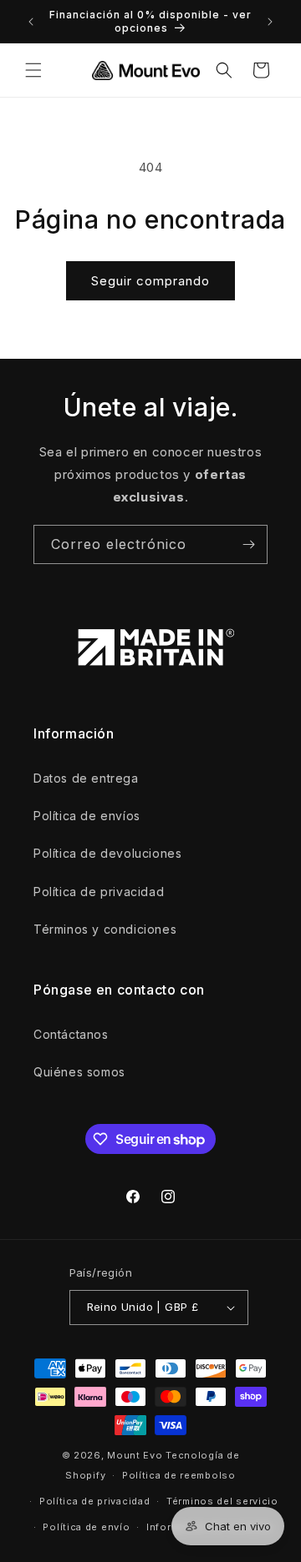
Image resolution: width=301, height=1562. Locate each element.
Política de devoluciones (107, 853)
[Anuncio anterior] (31, 21)
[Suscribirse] (248, 544)
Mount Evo (134, 1455)
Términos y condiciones (104, 929)
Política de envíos (86, 816)
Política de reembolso (179, 1475)
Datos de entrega (86, 778)
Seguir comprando (150, 281)
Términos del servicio (222, 1501)
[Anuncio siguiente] (270, 21)
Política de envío (86, 1527)
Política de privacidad (98, 891)
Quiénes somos (79, 1072)
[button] (33, 70)
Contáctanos (71, 1034)
